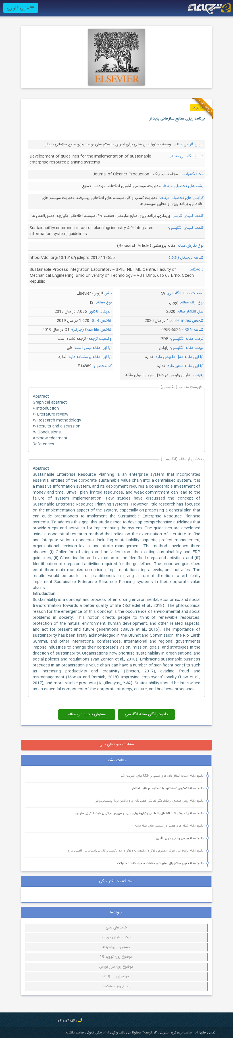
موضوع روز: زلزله (116, 976)
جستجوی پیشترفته (116, 947)
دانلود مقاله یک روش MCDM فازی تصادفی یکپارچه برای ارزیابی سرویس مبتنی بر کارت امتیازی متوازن (139, 813)
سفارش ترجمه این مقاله (87, 714)
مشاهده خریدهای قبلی (116, 744)
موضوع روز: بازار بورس (116, 967)
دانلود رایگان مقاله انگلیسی (146, 714)
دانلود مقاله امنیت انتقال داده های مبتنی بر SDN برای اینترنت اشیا (161, 776)
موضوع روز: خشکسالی (116, 986)
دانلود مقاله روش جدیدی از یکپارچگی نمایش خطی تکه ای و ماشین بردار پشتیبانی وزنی (149, 801)
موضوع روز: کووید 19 (116, 957)
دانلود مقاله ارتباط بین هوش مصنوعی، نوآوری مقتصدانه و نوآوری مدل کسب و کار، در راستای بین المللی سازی (135, 851)
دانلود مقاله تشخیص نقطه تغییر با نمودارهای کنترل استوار (167, 788)
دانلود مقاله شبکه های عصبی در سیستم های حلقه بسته (169, 826)
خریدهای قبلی (116, 927)
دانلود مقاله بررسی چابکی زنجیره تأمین (179, 838)
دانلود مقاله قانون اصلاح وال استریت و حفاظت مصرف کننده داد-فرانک (160, 863)
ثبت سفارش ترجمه (116, 937)
